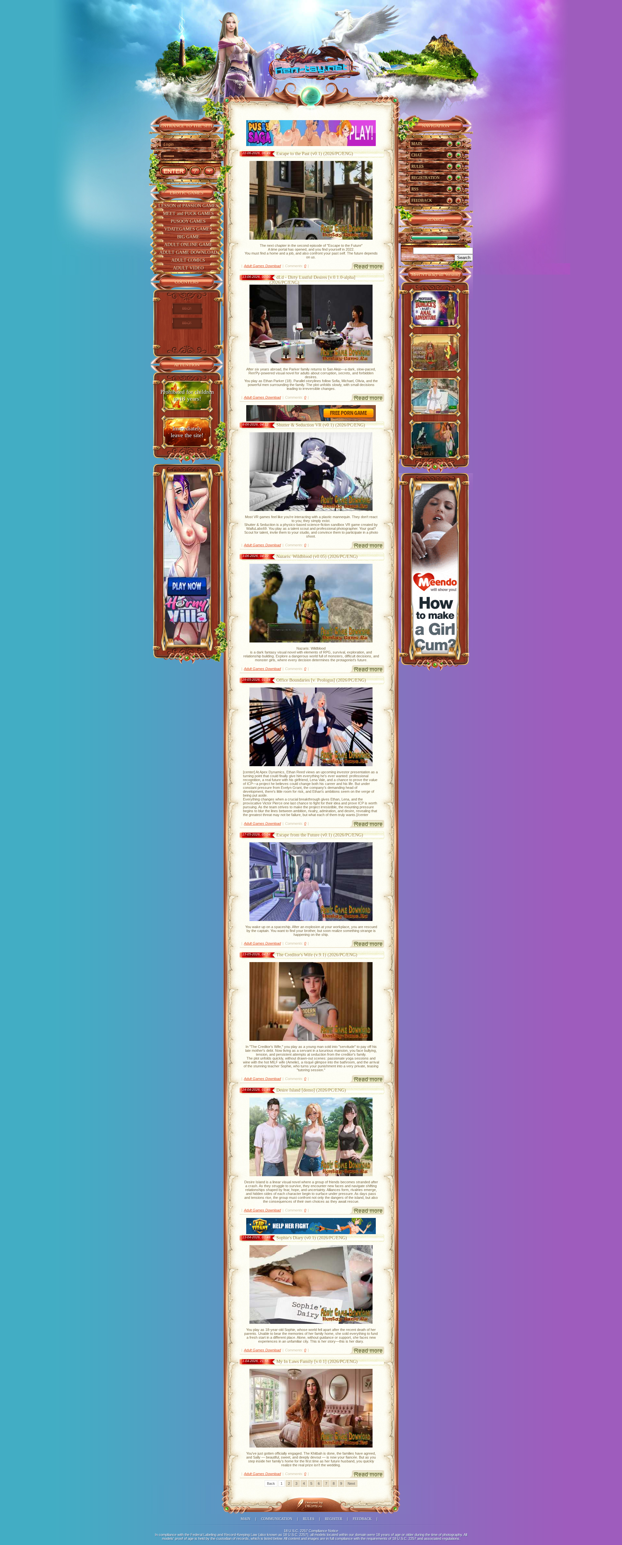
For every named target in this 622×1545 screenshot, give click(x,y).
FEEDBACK (421, 200)
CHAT (416, 155)
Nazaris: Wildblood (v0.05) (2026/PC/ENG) (317, 556)
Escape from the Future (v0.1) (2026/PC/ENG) (319, 835)
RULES (417, 166)
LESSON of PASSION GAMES (188, 205)
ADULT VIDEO (188, 268)
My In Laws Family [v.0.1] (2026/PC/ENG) (317, 1361)
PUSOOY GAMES (188, 221)
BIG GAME (188, 236)
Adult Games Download (262, 266)
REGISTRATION (425, 178)
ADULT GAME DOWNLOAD (188, 252)
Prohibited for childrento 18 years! (187, 395)
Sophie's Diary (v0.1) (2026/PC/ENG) (311, 1237)
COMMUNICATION (276, 1519)
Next (351, 1483)
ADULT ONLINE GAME (188, 244)
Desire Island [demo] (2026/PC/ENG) (311, 1090)
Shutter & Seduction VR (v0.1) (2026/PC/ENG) (320, 425)
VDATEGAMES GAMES (188, 229)
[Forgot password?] (195, 171)
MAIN (416, 144)
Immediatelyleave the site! (187, 431)
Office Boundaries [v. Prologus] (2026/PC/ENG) (321, 680)
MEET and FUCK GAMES (188, 213)
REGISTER (333, 1519)
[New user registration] (209, 171)
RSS (415, 189)
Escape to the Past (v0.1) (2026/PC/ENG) (314, 153)
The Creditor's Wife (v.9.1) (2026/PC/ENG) (316, 954)
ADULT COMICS (188, 260)
